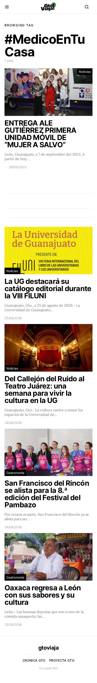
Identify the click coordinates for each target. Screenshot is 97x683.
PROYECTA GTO (61, 660)
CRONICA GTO (34, 660)
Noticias (85, 72)
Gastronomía (15, 473)
